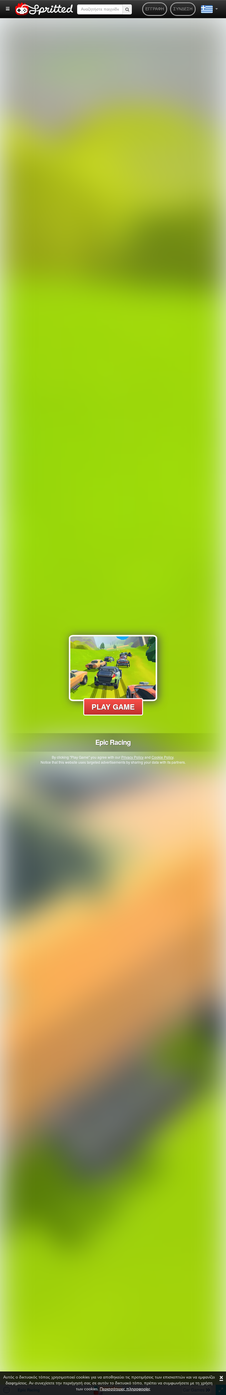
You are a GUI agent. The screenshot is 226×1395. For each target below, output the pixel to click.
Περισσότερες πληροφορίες (125, 1389)
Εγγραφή (154, 9)
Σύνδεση (182, 9)
